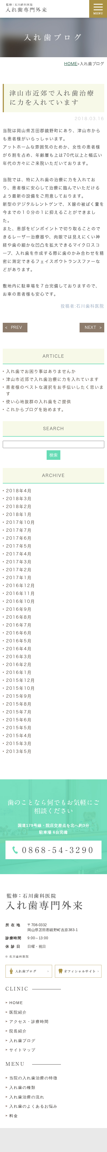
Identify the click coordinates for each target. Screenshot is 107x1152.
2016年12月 (20, 585)
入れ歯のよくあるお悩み (33, 1106)
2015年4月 (19, 736)
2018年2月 (19, 506)
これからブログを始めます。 (36, 410)
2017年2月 (19, 570)
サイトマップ (22, 1050)
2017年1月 (19, 578)
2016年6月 (19, 633)
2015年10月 (20, 688)
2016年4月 (19, 649)
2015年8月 (19, 704)
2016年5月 (19, 641)
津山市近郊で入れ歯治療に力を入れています (52, 379)
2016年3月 (19, 657)
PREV (16, 327)
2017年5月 (19, 546)
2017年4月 (19, 554)
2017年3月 (19, 562)
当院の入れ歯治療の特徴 (33, 1078)
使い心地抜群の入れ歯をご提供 (38, 402)
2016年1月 (19, 672)
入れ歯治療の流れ (26, 1097)
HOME (70, 64)
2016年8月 (19, 617)
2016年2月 (19, 664)
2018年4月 (19, 491)
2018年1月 (19, 514)
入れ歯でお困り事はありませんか (41, 371)
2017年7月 (19, 530)
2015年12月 (20, 680)
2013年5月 (19, 751)
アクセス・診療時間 (29, 1021)
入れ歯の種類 (22, 1087)
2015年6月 (19, 720)
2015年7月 (19, 712)
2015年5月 (19, 728)
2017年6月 (19, 538)
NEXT (90, 327)
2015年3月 (19, 743)
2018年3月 (19, 499)
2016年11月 (20, 593)
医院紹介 (18, 1012)
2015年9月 (19, 696)
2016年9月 (19, 609)
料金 (13, 1116)
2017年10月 (20, 522)
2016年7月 (19, 625)
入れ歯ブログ (22, 1040)
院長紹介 (18, 1031)
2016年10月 (20, 601)
